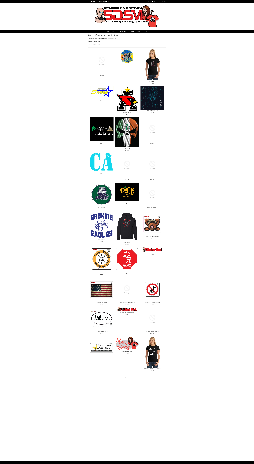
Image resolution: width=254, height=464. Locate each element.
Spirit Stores (122, 31)
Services (139, 31)
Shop (114, 31)
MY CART (161, 1)
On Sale (132, 31)
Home (108, 31)
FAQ (146, 31)
